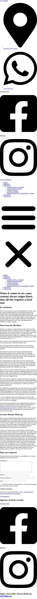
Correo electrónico (5, 478)
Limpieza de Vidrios (12, 190)
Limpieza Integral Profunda (14, 188)
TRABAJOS (7, 195)
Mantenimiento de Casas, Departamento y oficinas (20, 193)
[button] (18, 236)
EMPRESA (6, 184)
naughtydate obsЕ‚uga (6, 407)
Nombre (3, 474)
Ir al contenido (4, 0)
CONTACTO (7, 196)
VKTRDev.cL (6, 596)
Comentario (3, 460)
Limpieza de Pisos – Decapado (15, 187)
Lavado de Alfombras (13, 192)
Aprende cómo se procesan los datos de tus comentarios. (16, 492)
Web (1, 481)
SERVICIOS (7, 185)
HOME (5, 182)
